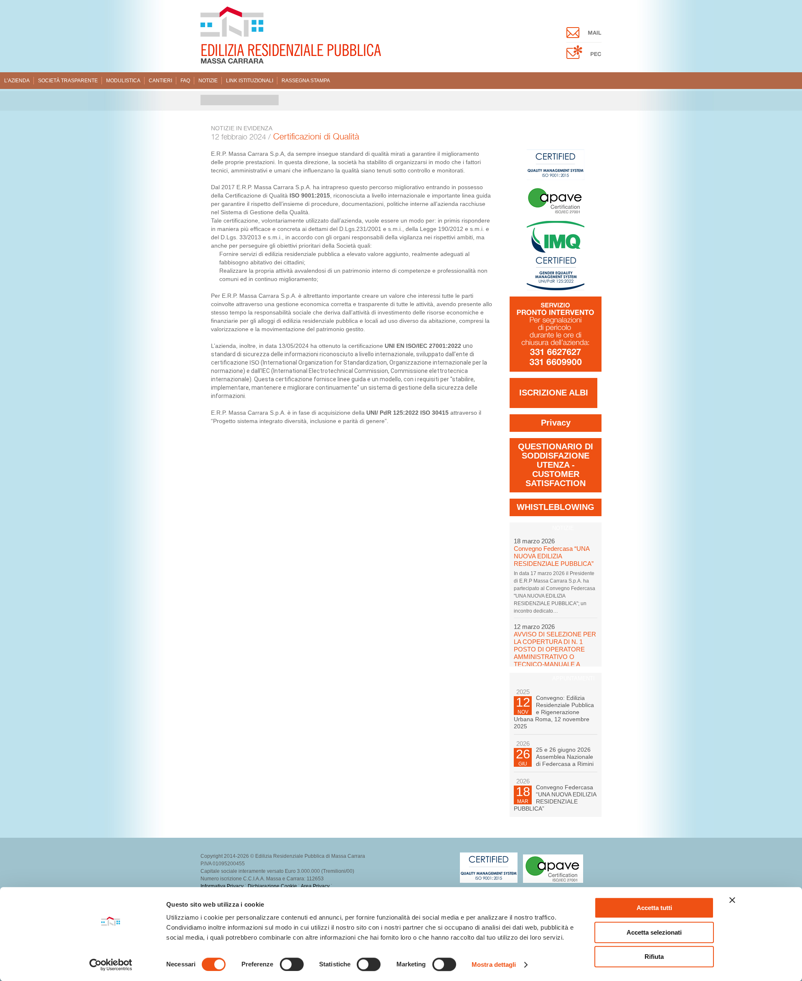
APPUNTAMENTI (573, 678)
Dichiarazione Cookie (272, 886)
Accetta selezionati (654, 932)
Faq (185, 81)
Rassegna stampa (306, 81)
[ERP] (290, 61)
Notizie (208, 81)
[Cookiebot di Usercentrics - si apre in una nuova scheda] (110, 964)
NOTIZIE (563, 528)
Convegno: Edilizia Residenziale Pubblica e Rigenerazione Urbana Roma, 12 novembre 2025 (554, 712)
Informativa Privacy (222, 886)
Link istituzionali (249, 81)
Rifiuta (654, 956)
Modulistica (123, 81)
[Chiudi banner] (732, 900)
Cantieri (160, 81)
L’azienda (17, 81)
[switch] (292, 964)
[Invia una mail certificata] (583, 56)
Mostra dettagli (494, 964)
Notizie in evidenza (241, 128)
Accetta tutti (654, 907)
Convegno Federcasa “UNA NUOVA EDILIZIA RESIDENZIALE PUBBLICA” (554, 556)
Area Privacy (315, 886)
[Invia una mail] (584, 36)
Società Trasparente (68, 81)
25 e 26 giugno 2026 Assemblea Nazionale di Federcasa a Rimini (565, 756)
